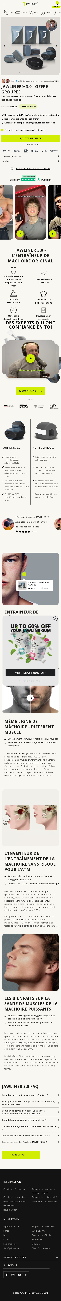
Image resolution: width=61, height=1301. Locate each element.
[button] (30, 643)
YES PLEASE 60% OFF (30, 672)
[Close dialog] (55, 619)
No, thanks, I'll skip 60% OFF (30, 681)
